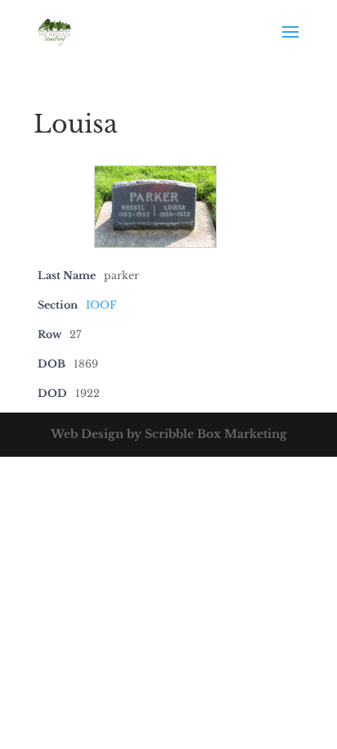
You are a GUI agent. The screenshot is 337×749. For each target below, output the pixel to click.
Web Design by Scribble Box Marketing (169, 433)
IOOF (101, 305)
